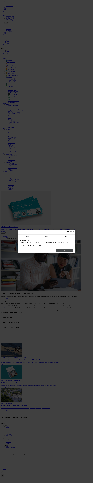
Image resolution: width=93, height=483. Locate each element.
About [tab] (65, 236)
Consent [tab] (27, 236)
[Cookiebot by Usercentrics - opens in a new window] (68, 232)
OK (64, 250)
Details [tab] (46, 236)
